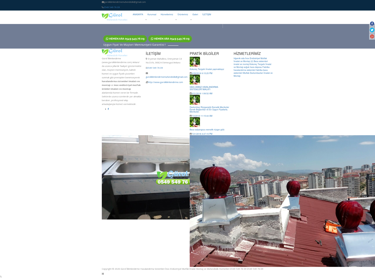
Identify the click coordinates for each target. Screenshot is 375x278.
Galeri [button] (195, 14)
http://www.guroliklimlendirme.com (165, 82)
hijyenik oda (239, 58)
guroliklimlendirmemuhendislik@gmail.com (167, 76)
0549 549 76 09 (112, 7)
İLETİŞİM (206, 14)
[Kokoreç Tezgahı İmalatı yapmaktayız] (195, 61)
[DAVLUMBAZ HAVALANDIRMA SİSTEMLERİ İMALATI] (195, 79)
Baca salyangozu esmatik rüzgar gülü (207, 129)
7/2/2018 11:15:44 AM (202, 115)
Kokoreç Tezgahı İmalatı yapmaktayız (207, 69)
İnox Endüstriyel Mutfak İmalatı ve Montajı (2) (250, 60)
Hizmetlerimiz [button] (167, 14)
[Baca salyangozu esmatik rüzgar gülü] (195, 121)
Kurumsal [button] (152, 14)
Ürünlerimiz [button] (183, 14)
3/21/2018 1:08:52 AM (202, 93)
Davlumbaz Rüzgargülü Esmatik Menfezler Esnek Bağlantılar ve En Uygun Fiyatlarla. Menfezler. (209, 109)
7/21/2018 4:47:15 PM (202, 133)
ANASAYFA (138, 14)
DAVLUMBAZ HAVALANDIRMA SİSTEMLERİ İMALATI (204, 88)
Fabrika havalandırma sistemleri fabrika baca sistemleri (252, 70)
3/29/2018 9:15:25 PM (202, 73)
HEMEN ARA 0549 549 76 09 (126, 38)
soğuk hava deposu (253, 67)
